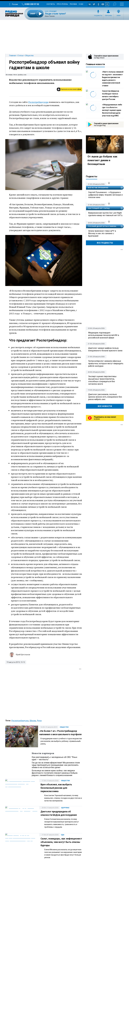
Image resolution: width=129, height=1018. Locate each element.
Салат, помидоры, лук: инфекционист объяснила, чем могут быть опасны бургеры (61, 842)
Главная (12, 56)
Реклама (73, 4)
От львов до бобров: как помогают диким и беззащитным (102, 160)
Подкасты (98, 15)
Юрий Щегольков (23, 655)
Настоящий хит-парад (98, 208)
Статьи (20, 56)
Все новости (105, 406)
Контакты (51, 4)
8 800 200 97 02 (32, 4)
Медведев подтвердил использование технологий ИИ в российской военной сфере (103, 335)
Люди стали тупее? (55, 13)
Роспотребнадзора (38, 102)
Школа (33, 720)
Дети (39, 720)
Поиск (114, 4)
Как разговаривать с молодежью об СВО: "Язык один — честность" (54, 758)
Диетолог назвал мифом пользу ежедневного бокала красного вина (105, 349)
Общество (29, 56)
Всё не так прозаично (98, 188)
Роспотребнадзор (20, 720)
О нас (81, 4)
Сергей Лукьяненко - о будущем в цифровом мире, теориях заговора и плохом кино (105, 195)
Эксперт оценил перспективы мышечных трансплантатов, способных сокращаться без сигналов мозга (102, 380)
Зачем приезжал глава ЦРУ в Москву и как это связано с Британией (102, 233)
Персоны (108, 15)
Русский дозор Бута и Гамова (102, 226)
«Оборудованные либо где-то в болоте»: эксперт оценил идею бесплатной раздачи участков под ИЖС (112, 110)
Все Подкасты (105, 243)
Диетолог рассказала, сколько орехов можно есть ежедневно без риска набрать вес (105, 397)
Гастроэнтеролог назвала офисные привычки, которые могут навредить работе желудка (105, 363)
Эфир (119, 15)
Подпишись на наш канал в (71, 89)
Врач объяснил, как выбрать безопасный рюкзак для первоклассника (56, 788)
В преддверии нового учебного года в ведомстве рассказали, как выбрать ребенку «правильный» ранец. (61, 741)
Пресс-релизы (62, 4)
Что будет (53, 11)
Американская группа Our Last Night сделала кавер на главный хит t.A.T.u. (105, 214)
